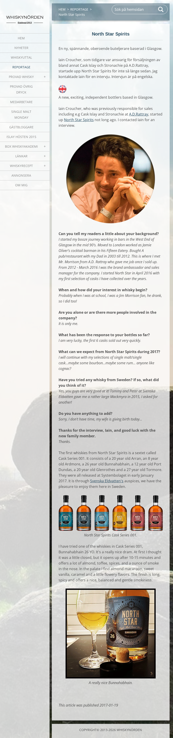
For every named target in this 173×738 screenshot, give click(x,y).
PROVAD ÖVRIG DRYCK (21, 89)
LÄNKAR (21, 156)
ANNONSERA (21, 175)
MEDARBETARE (21, 102)
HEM (21, 38)
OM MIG (21, 185)
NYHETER (21, 48)
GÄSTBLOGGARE (21, 127)
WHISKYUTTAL (21, 57)
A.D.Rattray (138, 114)
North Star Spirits (79, 119)
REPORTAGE (21, 67)
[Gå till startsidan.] (25, 14)
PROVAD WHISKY (21, 77)
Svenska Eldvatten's (106, 480)
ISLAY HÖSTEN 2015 (21, 137)
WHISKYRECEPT (21, 166)
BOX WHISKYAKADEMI (21, 146)
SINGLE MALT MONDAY (21, 114)
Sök (161, 9)
